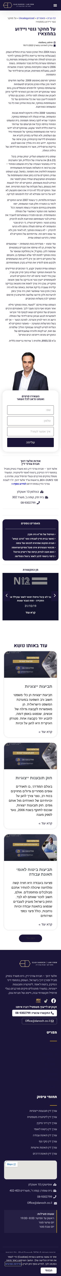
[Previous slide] (6, 596)
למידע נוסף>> (18, 484)
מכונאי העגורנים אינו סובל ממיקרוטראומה (33, 547)
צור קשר (52, 1086)
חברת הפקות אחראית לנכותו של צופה (35, 543)
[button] (55, 5)
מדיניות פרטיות (48, 1070)
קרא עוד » (45, 732)
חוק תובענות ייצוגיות (34, 778)
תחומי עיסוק (47, 1097)
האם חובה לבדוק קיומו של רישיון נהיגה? (33, 552)
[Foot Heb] (46, 1000)
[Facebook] (53, 1000)
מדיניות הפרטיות (13, 1264)
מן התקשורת (49, 1054)
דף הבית (51, 18)
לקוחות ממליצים (47, 1080)
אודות (53, 1049)
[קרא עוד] (30, 584)
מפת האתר (50, 1075)
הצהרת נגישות (48, 1064)
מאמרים (41, 18)
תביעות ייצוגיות (38, 686)
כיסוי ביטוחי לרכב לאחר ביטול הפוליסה (34, 556)
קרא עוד (30, 612)
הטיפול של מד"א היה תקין (41, 534)
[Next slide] (54, 596)
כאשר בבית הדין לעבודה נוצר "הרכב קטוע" (33, 538)
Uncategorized (26, 18)
